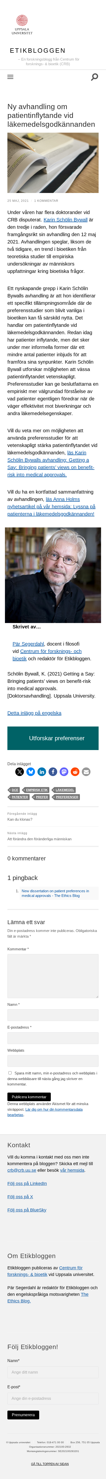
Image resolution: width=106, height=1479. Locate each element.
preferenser (67, 797)
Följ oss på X (20, 1196)
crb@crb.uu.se (21, 1170)
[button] (19, 771)
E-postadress (19, 1027)
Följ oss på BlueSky (26, 1210)
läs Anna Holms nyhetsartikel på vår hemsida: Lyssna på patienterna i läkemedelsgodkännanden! (51, 507)
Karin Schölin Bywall (66, 219)
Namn (13, 1004)
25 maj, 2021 (18, 201)
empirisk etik (37, 790)
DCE (15, 790)
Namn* (13, 1361)
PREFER (42, 797)
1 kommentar (46, 201)
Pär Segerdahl (28, 644)
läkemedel (65, 790)
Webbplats (15, 1050)
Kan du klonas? (22, 816)
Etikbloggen (38, 50)
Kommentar (18, 949)
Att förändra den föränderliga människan (39, 836)
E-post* (13, 1387)
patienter (20, 797)
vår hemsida (72, 1170)
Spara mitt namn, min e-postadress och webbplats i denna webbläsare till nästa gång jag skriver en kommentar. (52, 1078)
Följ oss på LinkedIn (27, 1183)
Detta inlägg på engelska (34, 713)
